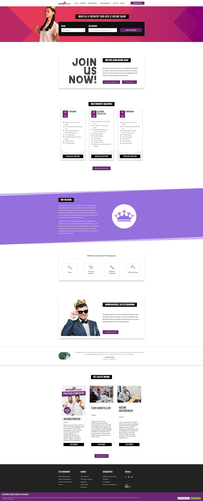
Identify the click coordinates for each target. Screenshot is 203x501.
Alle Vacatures (85, 476)
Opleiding (83, 482)
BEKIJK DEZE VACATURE (73, 156)
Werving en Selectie (86, 479)
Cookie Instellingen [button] (184, 498)
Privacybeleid (107, 482)
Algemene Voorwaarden (110, 476)
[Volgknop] (125, 477)
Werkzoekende (92, 3)
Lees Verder (74, 444)
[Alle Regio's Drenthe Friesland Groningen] (73, 30)
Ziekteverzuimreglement (110, 484)
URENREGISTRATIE (137, 3)
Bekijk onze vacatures (111, 82)
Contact (122, 3)
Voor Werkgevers (105, 3)
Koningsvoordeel (110, 332)
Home (76, 3)
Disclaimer (106, 479)
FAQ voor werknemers (65, 482)
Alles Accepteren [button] (195, 498)
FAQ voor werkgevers (65, 479)
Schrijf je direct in (129, 82)
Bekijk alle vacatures (101, 168)
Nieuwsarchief (101, 456)
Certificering (84, 484)
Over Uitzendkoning (64, 476)
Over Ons (115, 3)
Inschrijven (83, 3)
